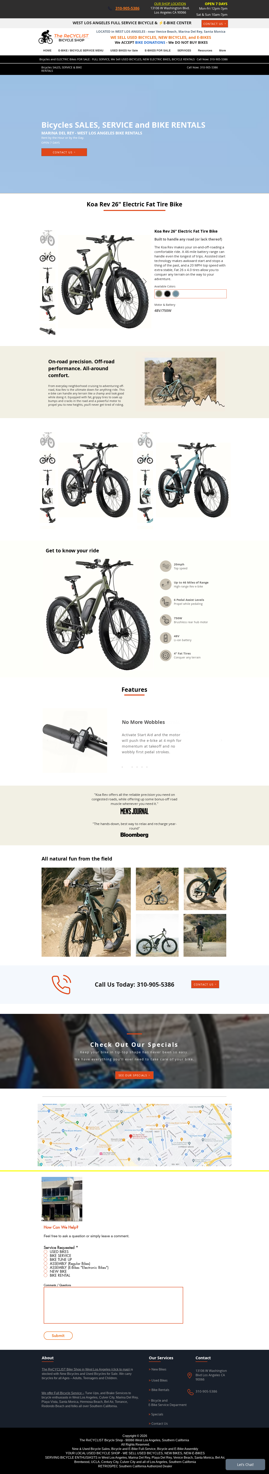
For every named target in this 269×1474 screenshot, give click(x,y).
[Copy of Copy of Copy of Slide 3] (142, 767)
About (48, 1357)
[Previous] (48, 740)
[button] (157, 50)
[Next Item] (144, 282)
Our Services (161, 1357)
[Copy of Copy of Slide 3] (137, 767)
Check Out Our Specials (134, 1044)
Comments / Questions (57, 1285)
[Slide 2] (122, 767)
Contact (203, 1357)
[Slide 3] (127, 767)
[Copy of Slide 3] (132, 767)
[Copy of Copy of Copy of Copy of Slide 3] (146, 767)
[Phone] (109, 8)
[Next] (221, 740)
